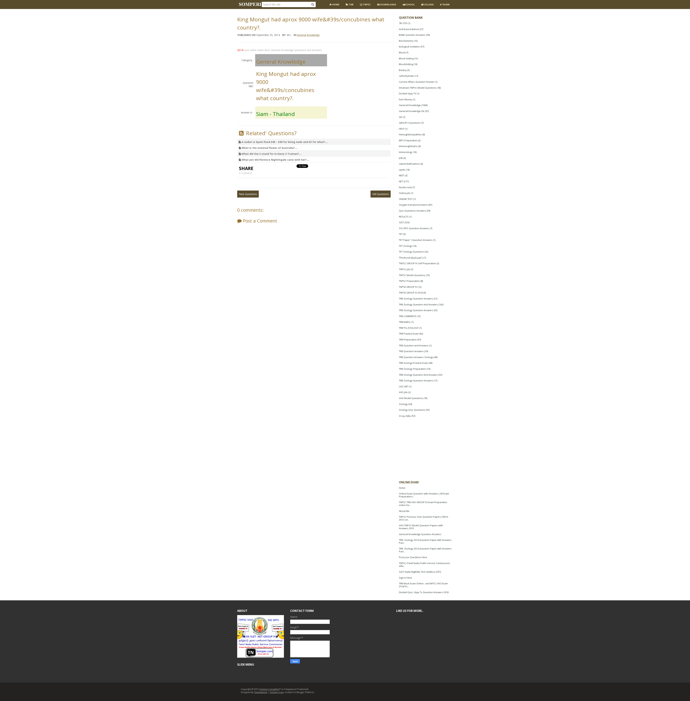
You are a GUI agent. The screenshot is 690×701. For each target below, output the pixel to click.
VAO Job (403, 392)
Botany (403, 70)
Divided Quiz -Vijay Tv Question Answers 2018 (423, 592)
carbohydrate (406, 75)
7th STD (403, 23)
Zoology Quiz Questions (412, 409)
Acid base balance (409, 29)
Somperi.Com (277, 692)
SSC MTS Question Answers (414, 228)
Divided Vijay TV (407, 93)
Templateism (260, 692)
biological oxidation (409, 46)
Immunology (405, 152)
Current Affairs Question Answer (416, 81)
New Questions (248, 194)
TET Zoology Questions (411, 251)
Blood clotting (406, 58)
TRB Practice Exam (409, 333)
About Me (404, 511)
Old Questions (380, 194)
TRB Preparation (408, 339)
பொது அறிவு (405, 415)
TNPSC (366, 4)
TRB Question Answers (411, 351)
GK (400, 117)
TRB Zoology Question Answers (416, 298)
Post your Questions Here (413, 557)
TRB (350, 4)
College (428, 4)
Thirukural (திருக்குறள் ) (411, 257)
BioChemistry (406, 40)
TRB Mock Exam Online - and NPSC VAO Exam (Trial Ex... (423, 585)
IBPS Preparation (408, 140)
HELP (401, 128)
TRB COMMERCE (407, 316)
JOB (401, 158)
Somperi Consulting (269, 689)
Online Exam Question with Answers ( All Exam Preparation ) (424, 495)
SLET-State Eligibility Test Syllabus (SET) (420, 571)
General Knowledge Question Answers (420, 534)
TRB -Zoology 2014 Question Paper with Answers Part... (425, 541)
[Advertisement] (426, 449)
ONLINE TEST (406, 199)
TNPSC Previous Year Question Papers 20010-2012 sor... (423, 518)
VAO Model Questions (411, 398)
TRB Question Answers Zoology (416, 357)
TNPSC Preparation (409, 281)
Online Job (404, 193)
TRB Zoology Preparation (412, 368)
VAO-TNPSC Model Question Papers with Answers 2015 (421, 527)
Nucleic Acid (405, 187)
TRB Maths (404, 322)
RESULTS (403, 216)
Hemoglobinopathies (410, 134)
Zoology (403, 404)
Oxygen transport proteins (413, 204)
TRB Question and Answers (414, 345)
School (410, 4)
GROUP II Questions (409, 122)
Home (335, 4)
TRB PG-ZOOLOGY (408, 327)
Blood (402, 52)
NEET (401, 175)
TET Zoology (405, 246)
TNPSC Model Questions (412, 275)
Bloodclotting (406, 64)
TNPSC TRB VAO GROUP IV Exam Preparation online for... (423, 504)
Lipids (402, 169)
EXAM (446, 4)
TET (401, 234)
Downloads (388, 4)
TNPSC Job (404, 269)
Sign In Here (405, 577)
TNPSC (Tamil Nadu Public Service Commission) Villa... (424, 565)
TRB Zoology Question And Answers (418, 304)
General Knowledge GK (411, 111)
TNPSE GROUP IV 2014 (411, 292)
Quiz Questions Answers (412, 210)
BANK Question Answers (412, 34)
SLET (401, 222)
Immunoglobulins (408, 146)
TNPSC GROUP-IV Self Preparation (417, 263)
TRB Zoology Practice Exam (413, 363)
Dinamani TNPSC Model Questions (417, 87)
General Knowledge (410, 105)
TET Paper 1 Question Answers (415, 240)
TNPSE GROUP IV (408, 286)
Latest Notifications (409, 163)
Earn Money (405, 99)
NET (401, 181)
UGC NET (403, 386)
